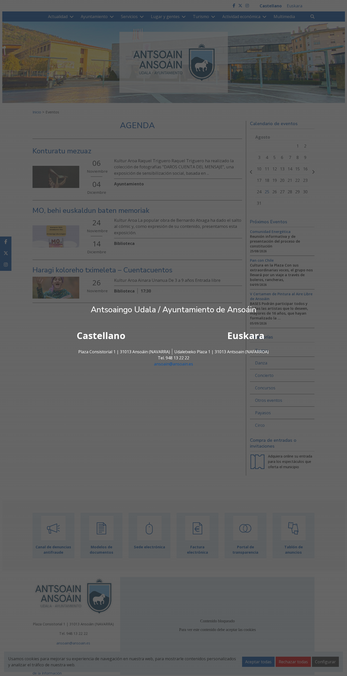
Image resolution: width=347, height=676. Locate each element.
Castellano (101, 335)
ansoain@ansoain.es (173, 364)
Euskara (245, 335)
